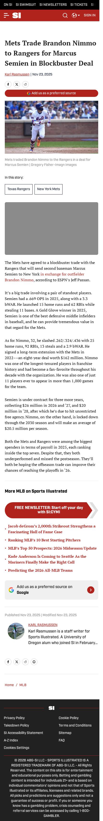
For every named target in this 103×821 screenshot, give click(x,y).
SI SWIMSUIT (26, 5)
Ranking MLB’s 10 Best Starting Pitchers (44, 540)
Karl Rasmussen (17, 74)
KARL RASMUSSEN (42, 625)
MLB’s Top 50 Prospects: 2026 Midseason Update (52, 548)
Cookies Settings (16, 748)
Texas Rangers (18, 189)
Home (9, 685)
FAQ (62, 740)
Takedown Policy (16, 725)
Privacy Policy (14, 718)
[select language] (76, 15)
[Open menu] (7, 15)
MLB (22, 685)
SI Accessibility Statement (23, 733)
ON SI (8, 5)
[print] (34, 661)
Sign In (90, 15)
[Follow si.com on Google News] (90, 590)
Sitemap (65, 733)
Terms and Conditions (75, 725)
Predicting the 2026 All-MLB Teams (40, 570)
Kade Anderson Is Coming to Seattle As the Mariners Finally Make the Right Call (47, 559)
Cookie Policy (69, 718)
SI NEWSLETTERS (53, 5)
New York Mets (48, 189)
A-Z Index (11, 740)
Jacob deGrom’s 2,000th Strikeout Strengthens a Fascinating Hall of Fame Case (52, 528)
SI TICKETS (78, 5)
